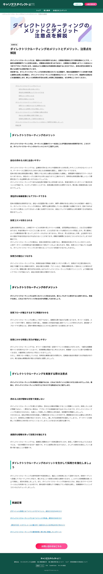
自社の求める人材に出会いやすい (29, 89)
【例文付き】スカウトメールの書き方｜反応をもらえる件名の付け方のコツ (37, 525)
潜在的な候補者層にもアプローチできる (31, 92)
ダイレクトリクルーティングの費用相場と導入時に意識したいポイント (36, 532)
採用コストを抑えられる (26, 96)
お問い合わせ (91, 4)
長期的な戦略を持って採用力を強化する (31, 119)
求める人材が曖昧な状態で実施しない (31, 115)
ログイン (78, 4)
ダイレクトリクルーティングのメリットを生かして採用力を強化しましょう (39, 122)
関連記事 (18, 125)
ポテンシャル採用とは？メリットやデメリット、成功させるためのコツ (36, 511)
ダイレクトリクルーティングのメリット (28, 86)
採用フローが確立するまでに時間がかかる (32, 105)
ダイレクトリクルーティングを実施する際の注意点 (31, 112)
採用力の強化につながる (26, 99)
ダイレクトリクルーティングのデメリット (28, 102)
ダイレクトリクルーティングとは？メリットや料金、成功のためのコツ (36, 518)
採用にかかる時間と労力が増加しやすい (31, 109)
